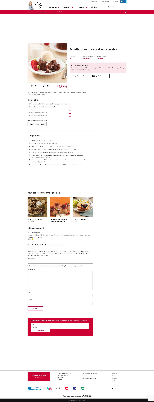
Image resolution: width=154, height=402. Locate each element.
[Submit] (125, 7)
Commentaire (32, 269)
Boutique (115, 1)
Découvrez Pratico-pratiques (63, 376)
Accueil (29, 12)
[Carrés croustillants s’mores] (37, 207)
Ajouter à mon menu (102, 76)
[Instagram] (125, 12)
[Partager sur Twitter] (32, 86)
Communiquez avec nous (64, 373)
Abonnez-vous (105, 1)
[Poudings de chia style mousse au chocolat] (60, 207)
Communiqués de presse (89, 373)
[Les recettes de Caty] (35, 5)
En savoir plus (39, 377)
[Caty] (58, 388)
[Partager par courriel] (47, 86)
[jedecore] (74, 388)
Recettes (53, 7)
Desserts (40, 12)
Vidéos (94, 7)
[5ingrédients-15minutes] (49, 388)
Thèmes (81, 7)
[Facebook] (112, 388)
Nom (29, 292)
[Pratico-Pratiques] (35, 388)
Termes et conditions (88, 376)
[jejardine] (82, 388)
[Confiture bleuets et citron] (83, 207)
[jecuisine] (67, 388)
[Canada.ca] (87, 396)
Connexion (94, 1)
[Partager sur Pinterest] (35, 86)
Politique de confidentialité (89, 378)
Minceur (67, 7)
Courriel (30, 300)
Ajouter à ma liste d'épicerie (37, 124)
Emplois (59, 380)
